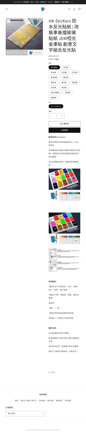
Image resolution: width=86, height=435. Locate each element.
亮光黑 (53, 87)
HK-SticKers (33, 430)
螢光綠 (53, 82)
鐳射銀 (53, 98)
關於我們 (50, 401)
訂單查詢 (42, 401)
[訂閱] (43, 413)
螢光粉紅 (54, 77)
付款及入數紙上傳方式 (28, 401)
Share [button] (53, 372)
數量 (50, 111)
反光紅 (65, 67)
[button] (6, 8)
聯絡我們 (59, 401)
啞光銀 (67, 93)
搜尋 (16, 401)
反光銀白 (54, 67)
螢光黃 (65, 77)
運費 (57, 59)
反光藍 (64, 72)
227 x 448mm (56, 106)
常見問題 (68, 401)
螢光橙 (74, 82)
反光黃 (53, 72)
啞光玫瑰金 (55, 93)
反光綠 (74, 72)
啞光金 (64, 87)
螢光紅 (64, 82)
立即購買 (64, 130)
